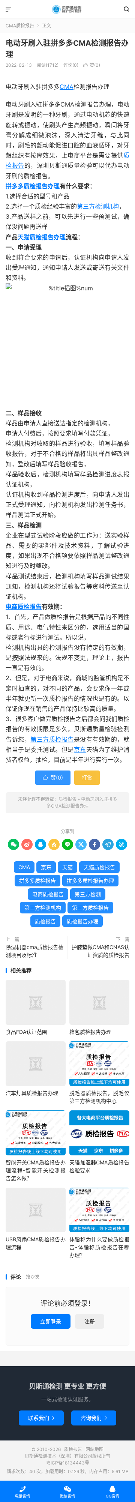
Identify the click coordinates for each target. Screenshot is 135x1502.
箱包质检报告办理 (90, 1032)
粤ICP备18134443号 (67, 1463)
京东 (80, 749)
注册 (89, 1321)
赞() (91, 65)
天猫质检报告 (99, 867)
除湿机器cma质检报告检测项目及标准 (34, 951)
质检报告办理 (48, 237)
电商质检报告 (24, 606)
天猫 (24, 237)
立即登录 (50, 1321)
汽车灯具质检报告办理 (32, 1093)
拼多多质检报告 (37, 880)
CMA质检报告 (20, 26)
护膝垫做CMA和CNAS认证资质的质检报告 (100, 951)
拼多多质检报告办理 (33, 186)
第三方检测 (88, 894)
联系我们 (41, 1418)
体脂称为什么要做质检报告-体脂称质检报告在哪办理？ (99, 1247)
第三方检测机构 (98, 206)
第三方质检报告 (52, 739)
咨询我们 (94, 1418)
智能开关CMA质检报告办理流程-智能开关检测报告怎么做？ (36, 1170)
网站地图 (95, 1449)
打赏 (87, 777)
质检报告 (67, 9)
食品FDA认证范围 (26, 1032)
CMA (67, 86)
